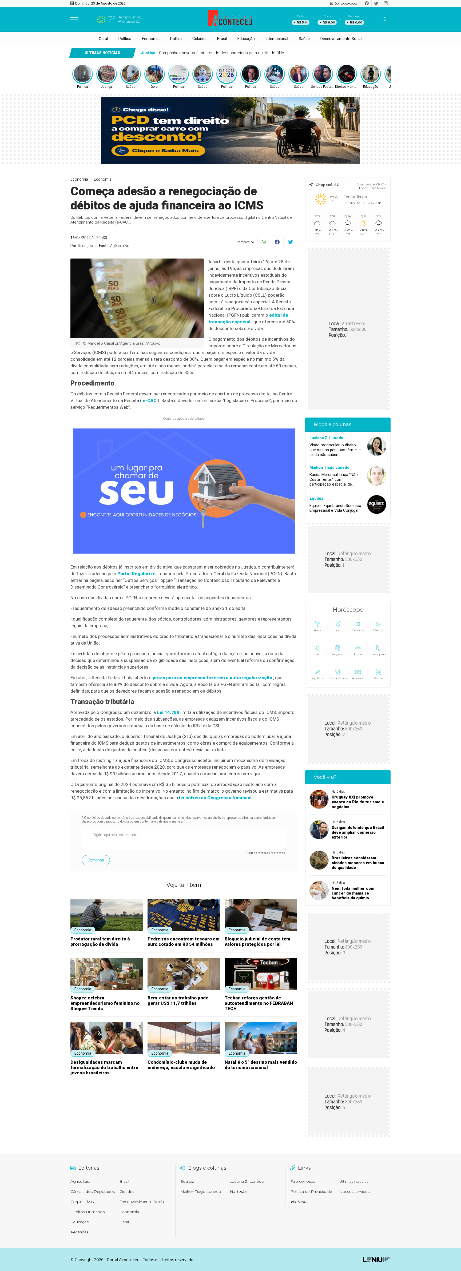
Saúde (304, 38)
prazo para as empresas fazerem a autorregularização (212, 677)
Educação (246, 38)
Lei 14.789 (168, 712)
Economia (151, 38)
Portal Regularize (136, 573)
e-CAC (150, 400)
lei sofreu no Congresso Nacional (215, 797)
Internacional (276, 38)
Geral (103, 38)
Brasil (222, 38)
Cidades (199, 38)
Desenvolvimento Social (341, 38)
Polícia (176, 38)
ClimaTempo (377, 188)
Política (124, 38)
